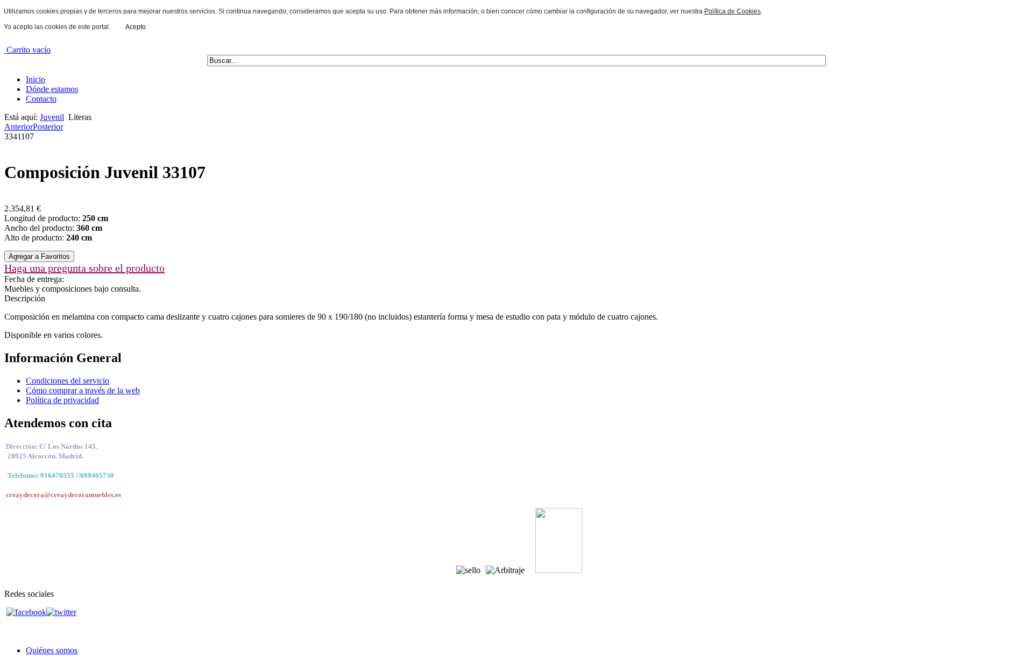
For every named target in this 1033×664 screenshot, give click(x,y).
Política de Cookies (732, 11)
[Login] (39, 255)
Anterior (18, 126)
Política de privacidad (62, 400)
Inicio (35, 79)
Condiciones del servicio (67, 380)
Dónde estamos (52, 89)
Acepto (135, 27)
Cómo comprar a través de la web (83, 390)
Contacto (41, 98)
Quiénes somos (51, 650)
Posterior (48, 126)
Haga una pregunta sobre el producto (84, 268)
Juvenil (52, 117)
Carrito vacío (27, 49)
